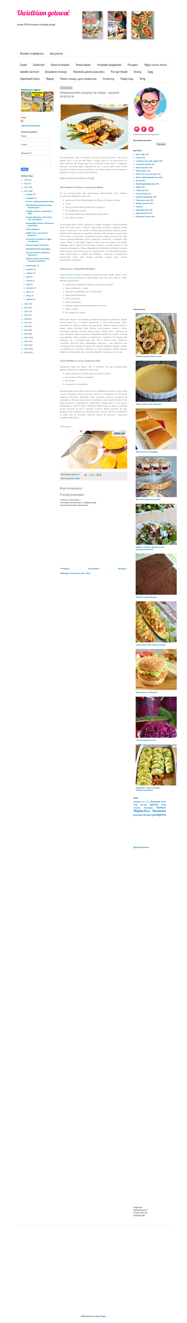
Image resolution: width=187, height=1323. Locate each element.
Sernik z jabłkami (32, 229)
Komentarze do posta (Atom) (79, 573)
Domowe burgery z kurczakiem (37, 245)
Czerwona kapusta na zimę (146, 740)
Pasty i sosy (126, 78)
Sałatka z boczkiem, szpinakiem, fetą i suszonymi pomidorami (150, 548)
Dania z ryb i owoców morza (146, 174)
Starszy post (122, 568)
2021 (26, 307)
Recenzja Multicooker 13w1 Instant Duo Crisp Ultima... (39, 218)
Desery (137, 71)
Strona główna (93, 568)
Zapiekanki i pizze (30, 78)
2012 (26, 341)
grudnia (29, 194)
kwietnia (30, 288)
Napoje (50, 78)
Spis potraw (56, 53)
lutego (28, 295)
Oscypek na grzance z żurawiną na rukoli (39, 212)
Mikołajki (143, 805)
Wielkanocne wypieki (30, 89)
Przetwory (108, 78)
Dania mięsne (83, 64)
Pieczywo (132, 64)
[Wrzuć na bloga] (92, 474)
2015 (26, 330)
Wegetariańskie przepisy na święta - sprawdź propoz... (39, 206)
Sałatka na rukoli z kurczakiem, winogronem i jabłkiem (38, 259)
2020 (26, 311)
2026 (26, 180)
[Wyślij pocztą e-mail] (90, 474)
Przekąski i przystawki (109, 64)
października (31, 265)
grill (154, 814)
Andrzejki (136, 801)
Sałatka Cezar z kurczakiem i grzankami (37, 234)
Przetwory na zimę (142, 200)
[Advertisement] (93, 621)
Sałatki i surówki (29, 71)
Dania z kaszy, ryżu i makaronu (78, 78)
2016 (26, 326)
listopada (30, 198)
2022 (26, 304)
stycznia (29, 299)
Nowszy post (65, 568)
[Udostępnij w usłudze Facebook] (98, 474)
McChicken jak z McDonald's (146, 692)
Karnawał (155, 801)
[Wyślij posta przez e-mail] (85, 474)
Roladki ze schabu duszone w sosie (149, 356)
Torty (142, 78)
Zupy (150, 71)
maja (28, 284)
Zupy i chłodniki (142, 213)
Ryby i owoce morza (155, 64)
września (29, 269)
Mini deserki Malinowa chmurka (148, 499)
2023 (26, 191)
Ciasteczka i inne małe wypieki (147, 161)
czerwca (29, 280)
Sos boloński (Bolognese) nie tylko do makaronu (39, 240)
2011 (26, 345)
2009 (26, 352)
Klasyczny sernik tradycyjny (146, 451)
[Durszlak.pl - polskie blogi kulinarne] (141, 847)
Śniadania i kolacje (56, 71)
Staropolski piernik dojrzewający (38, 249)
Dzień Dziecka (145, 802)
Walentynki (148, 808)
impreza (161, 815)
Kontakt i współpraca (32, 53)
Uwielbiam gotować (43, 12)
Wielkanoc (161, 807)
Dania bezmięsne (60, 64)
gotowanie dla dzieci (142, 814)
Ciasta (23, 64)
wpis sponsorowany (73, 478)
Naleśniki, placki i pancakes (88, 71)
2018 (26, 319)
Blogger (103, 1316)
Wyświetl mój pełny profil (30, 125)
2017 (26, 322)
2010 (26, 349)
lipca (28, 277)
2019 (26, 315)
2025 (26, 183)
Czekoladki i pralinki (143, 164)
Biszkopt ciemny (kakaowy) (146, 597)
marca (29, 292)
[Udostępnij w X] (95, 474)
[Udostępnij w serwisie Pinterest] (100, 474)
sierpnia (29, 273)
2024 (26, 187)
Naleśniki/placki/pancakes (145, 184)
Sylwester (154, 804)
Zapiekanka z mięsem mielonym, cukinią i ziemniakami (148, 789)
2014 (26, 334)
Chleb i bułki (140, 154)
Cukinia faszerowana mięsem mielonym (151, 644)
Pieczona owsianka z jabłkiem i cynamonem (38, 253)
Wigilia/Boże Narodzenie (149, 811)
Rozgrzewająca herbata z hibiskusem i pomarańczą (40, 224)
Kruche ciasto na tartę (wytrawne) (149, 404)
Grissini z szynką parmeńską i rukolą (40, 201)
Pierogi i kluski (118, 71)
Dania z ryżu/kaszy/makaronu (147, 177)
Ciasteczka (38, 64)
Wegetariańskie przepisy (70, 274)
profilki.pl (156, 134)
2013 (26, 337)
